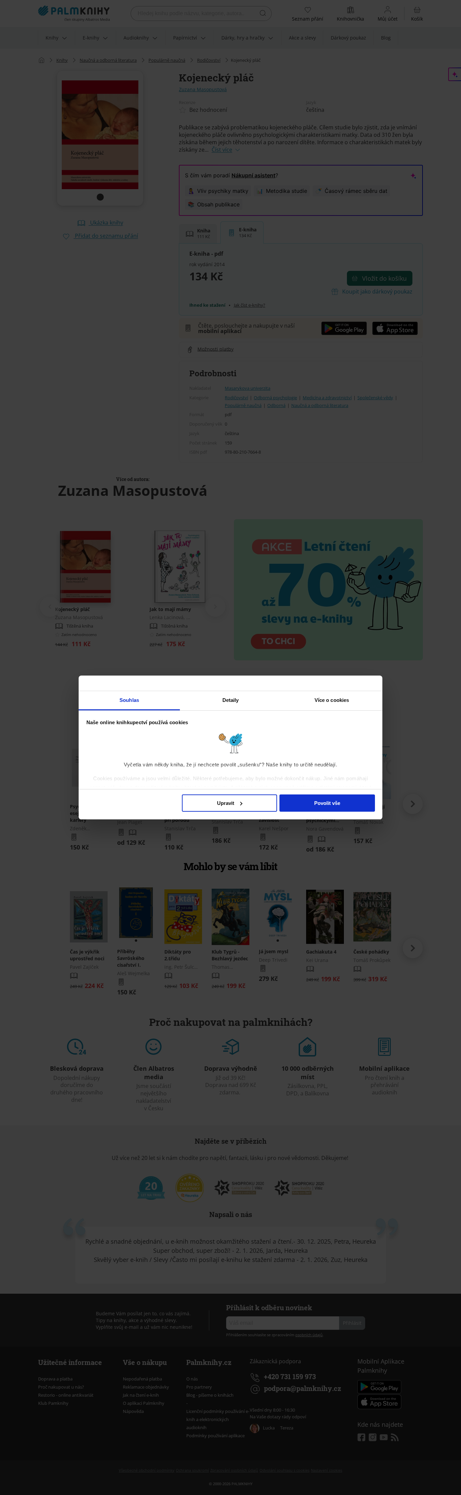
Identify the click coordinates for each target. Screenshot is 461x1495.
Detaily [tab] (230, 700)
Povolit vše (327, 803)
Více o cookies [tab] (332, 700)
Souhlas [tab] (129, 700)
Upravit (225, 803)
